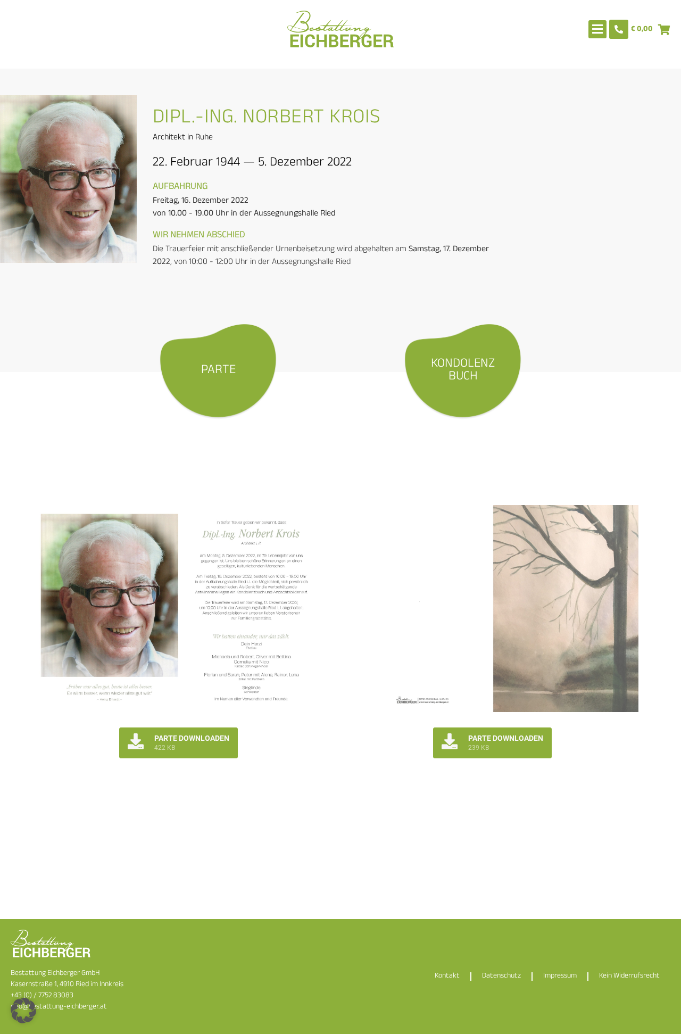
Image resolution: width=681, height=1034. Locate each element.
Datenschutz (501, 976)
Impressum (560, 976)
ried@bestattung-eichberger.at (59, 1007)
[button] (23, 1010)
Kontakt (447, 976)
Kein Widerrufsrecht (629, 976)
